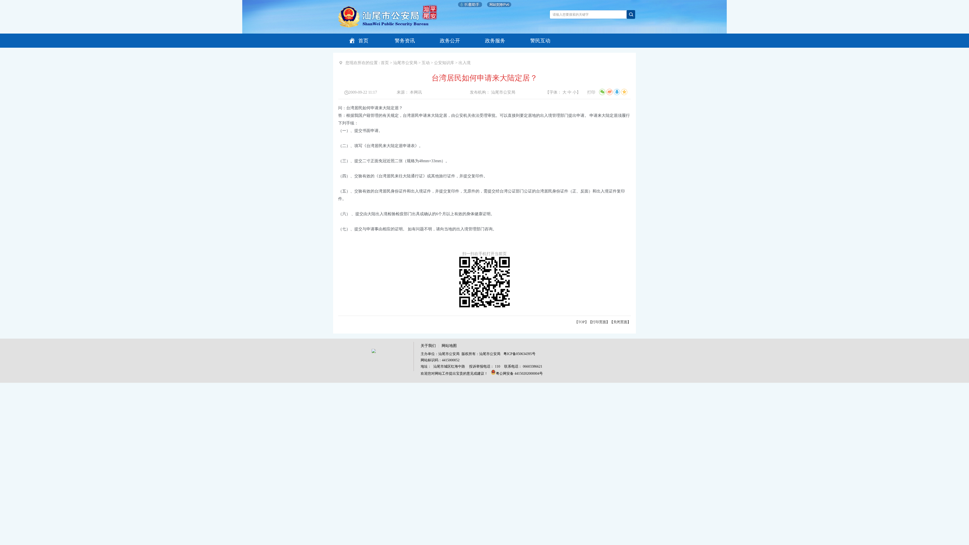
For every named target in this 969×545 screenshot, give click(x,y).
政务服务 (495, 40)
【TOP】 (581, 322)
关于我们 (428, 346)
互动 (426, 63)
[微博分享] (609, 92)
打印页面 (599, 322)
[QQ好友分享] (617, 92)
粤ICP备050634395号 (519, 354)
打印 (591, 92)
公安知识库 (444, 63)
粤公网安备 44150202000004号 (519, 373)
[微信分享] (602, 92)
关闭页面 (620, 322)
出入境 (465, 63)
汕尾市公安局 (405, 63)
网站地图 (449, 346)
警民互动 (540, 40)
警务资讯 (405, 40)
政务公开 (450, 40)
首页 (363, 40)
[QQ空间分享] (624, 92)
